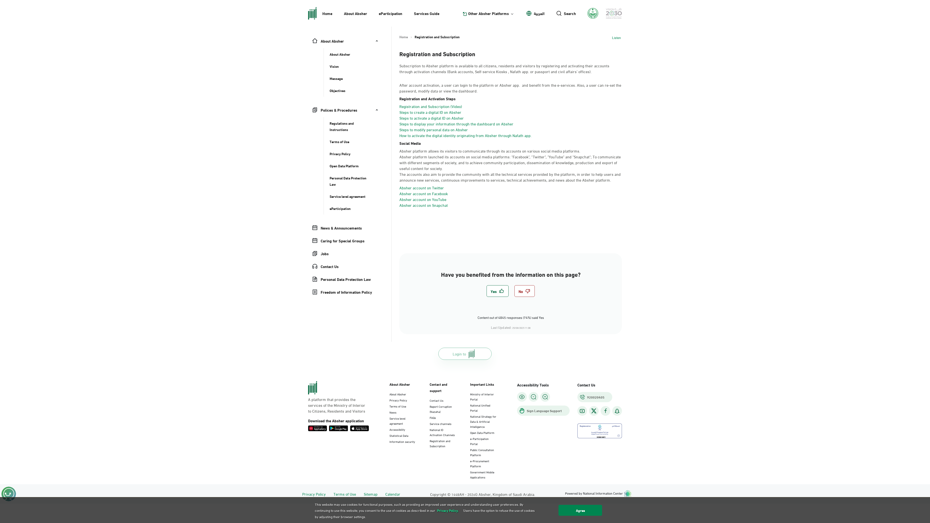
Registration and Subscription (440, 443)
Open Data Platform (482, 432)
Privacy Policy (398, 400)
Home (327, 13)
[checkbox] (498, 291)
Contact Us (436, 400)
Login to (459, 353)
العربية (539, 13)
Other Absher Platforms (488, 13)
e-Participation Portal (479, 441)
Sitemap (371, 493)
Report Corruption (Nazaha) (441, 409)
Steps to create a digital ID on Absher (430, 111)
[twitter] (594, 411)
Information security (402, 441)
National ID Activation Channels (442, 432)
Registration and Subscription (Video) (430, 106)
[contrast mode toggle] (522, 397)
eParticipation (390, 13)
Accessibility (397, 429)
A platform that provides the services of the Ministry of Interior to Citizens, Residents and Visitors (336, 405)
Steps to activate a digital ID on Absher (431, 117)
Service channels (440, 423)
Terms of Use (397, 406)
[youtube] (582, 411)
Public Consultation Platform (482, 452)
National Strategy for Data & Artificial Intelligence (483, 421)
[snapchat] (617, 411)
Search (570, 13)
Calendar (392, 493)
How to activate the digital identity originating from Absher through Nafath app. (465, 135)
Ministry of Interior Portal (482, 396)
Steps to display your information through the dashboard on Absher (456, 123)
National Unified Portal (480, 407)
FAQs (433, 417)
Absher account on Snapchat (423, 204)
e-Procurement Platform (479, 463)
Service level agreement (397, 420)
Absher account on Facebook (423, 193)
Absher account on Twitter (421, 187)
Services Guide (426, 13)
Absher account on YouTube (422, 199)
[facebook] (605, 411)
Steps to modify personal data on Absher (433, 129)
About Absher (355, 13)
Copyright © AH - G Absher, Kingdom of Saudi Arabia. (482, 494)
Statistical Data (398, 435)
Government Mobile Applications (482, 474)
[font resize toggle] (533, 397)
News (392, 412)
